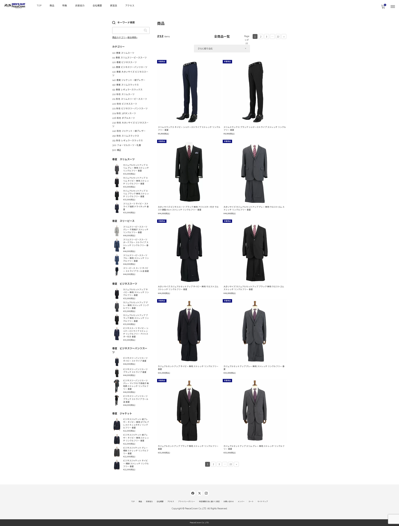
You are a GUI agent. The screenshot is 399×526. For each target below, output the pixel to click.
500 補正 (116, 150)
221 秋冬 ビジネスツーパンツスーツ (130, 108)
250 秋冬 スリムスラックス (125, 136)
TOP (39, 5)
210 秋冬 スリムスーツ (123, 94)
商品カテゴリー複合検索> (124, 37)
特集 (64, 5)
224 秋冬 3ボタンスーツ (124, 113)
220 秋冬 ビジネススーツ (124, 104)
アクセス (129, 5)
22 (278, 36)
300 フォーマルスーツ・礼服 (126, 145)
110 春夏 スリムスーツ (123, 53)
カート (251, 502)
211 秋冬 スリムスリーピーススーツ (129, 99)
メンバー (241, 502)
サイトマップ (262, 502)
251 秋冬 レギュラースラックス (127, 140)
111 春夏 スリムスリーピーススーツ (129, 57)
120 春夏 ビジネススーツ (124, 62)
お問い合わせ (229, 502)
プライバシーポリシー (186, 502)
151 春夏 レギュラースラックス (127, 89)
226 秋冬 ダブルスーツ (123, 118)
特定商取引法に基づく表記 (209, 502)
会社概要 (97, 5)
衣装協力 (79, 5)
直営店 (113, 5)
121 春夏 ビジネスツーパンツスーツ (129, 67)
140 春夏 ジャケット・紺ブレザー (128, 80)
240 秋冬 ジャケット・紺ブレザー (129, 131)
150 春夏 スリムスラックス (125, 85)
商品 (52, 5)
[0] (383, 7)
